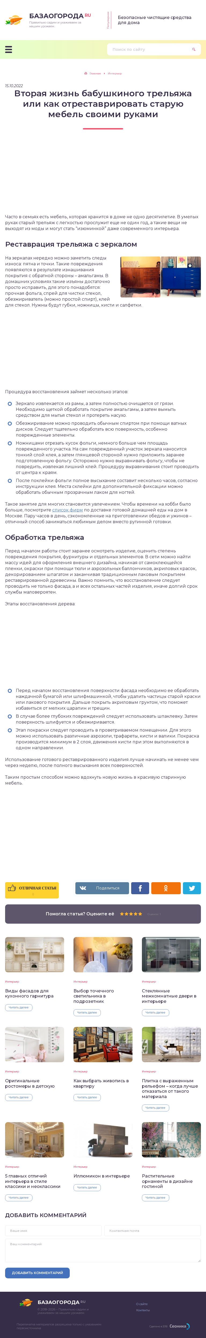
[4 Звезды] (135, 914)
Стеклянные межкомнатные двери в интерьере (169, 996)
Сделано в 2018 (158, 1326)
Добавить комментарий (37, 1273)
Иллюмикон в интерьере (101, 1176)
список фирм (67, 510)
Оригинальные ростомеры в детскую (30, 1083)
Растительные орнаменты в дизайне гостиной (167, 1181)
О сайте (142, 1304)
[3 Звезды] (131, 914)
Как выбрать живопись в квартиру (101, 1083)
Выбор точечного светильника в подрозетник (93, 996)
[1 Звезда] (122, 914)
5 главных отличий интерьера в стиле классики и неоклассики (33, 1181)
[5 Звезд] (140, 914)
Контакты (143, 1310)
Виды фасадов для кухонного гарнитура (29, 993)
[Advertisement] (103, 176)
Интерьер (12, 981)
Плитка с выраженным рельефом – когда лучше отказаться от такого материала (170, 1088)
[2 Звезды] (126, 914)
